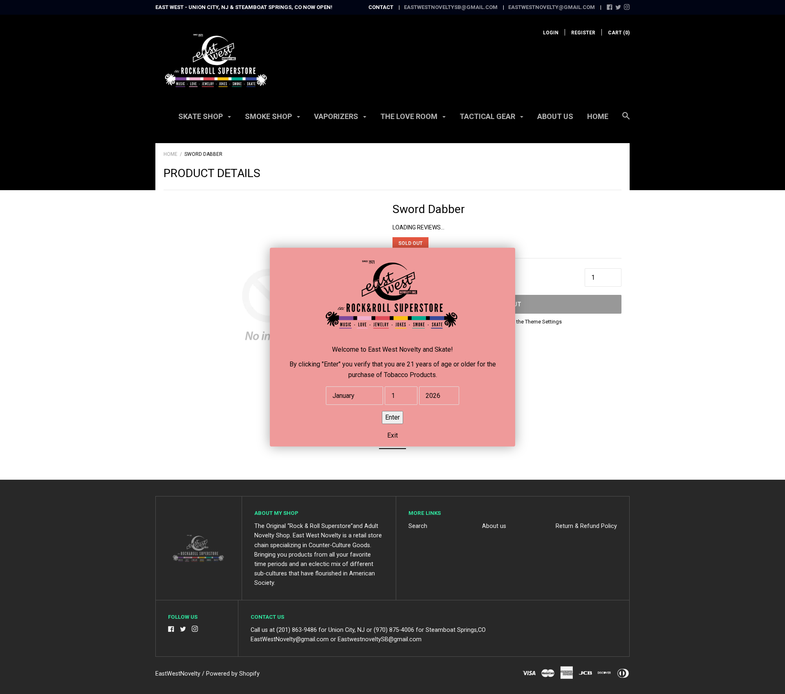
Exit (392, 435)
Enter (392, 417)
